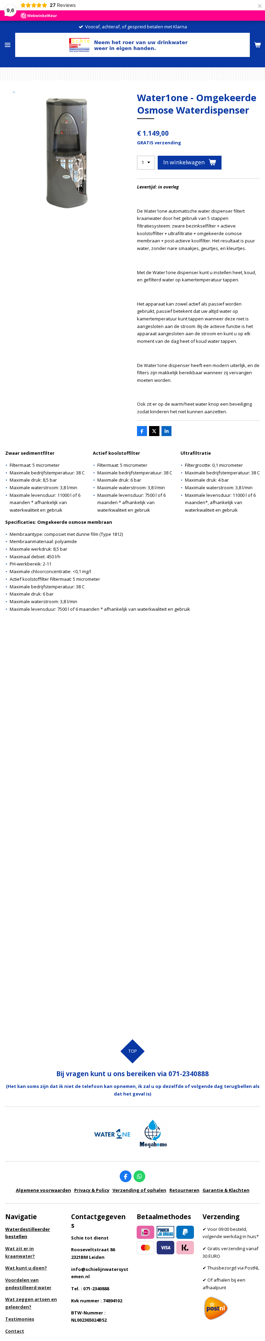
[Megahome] (152, 1134)
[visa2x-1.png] (165, 1247)
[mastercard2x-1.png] (146, 1247)
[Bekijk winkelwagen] (257, 45)
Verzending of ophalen (139, 1190)
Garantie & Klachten (226, 1190)
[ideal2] (146, 1232)
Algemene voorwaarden (43, 1190)
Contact (14, 1331)
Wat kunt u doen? (26, 1268)
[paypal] (185, 1232)
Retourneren (184, 1190)
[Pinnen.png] (165, 1232)
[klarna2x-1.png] (185, 1247)
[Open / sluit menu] (7, 45)
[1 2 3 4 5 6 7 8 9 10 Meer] (146, 163)
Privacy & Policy (91, 1190)
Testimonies (19, 1319)
